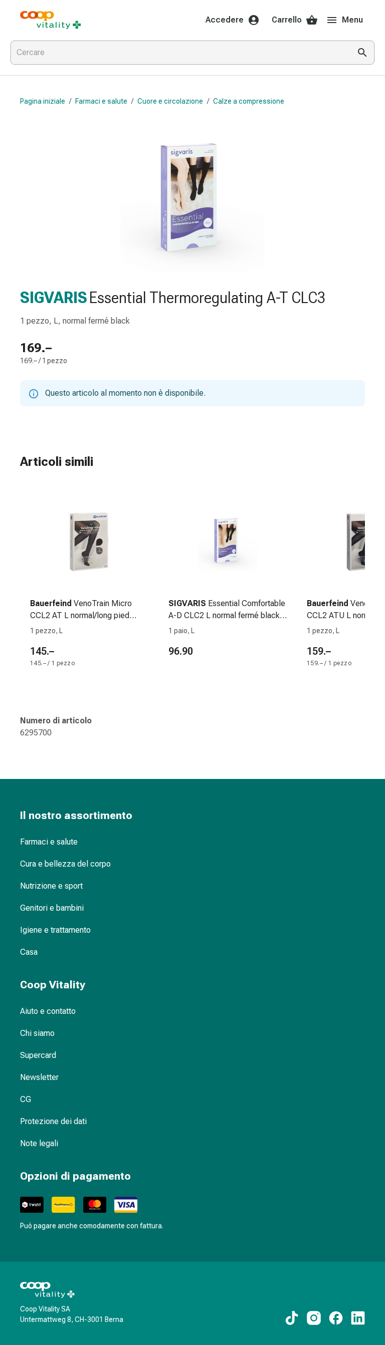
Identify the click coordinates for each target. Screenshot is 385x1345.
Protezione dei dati (53, 1121)
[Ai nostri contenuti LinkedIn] (358, 1318)
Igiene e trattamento (55, 930)
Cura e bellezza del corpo (65, 864)
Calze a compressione (248, 101)
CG (25, 1099)
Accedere (225, 20)
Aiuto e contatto (48, 1011)
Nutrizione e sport (51, 886)
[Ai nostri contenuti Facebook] (336, 1318)
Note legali (39, 1143)
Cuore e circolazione (170, 101)
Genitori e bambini (52, 908)
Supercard (38, 1055)
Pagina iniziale (42, 101)
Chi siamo (37, 1033)
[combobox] (178, 53)
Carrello (287, 20)
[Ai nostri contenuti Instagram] (314, 1318)
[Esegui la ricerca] (362, 53)
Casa (29, 952)
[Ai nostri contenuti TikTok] (292, 1318)
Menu (352, 20)
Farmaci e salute (101, 101)
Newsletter (39, 1077)
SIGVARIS (53, 297)
